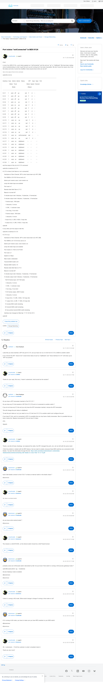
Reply (71, 332)
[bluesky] (94, 670)
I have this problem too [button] (11, 321)
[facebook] (66, 671)
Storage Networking (49, 37)
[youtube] (83, 671)
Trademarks (61, 676)
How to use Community (87, 64)
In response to (15, 374)
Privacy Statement (7, 680)
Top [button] (4, 665)
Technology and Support (20, 37)
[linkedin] (78, 671)
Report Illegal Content (77, 676)
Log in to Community (86, 70)
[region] (22, 678)
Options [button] (98, 37)
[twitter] (72, 671)
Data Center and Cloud (35, 37)
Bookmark (83, 37)
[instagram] (89, 671)
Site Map (68, 676)
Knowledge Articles (86, 84)
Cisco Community (6, 37)
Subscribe (91, 37)
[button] (5, 333)
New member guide (85, 66)
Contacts (11, 669)
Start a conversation (84, 20)
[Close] (42, 676)
